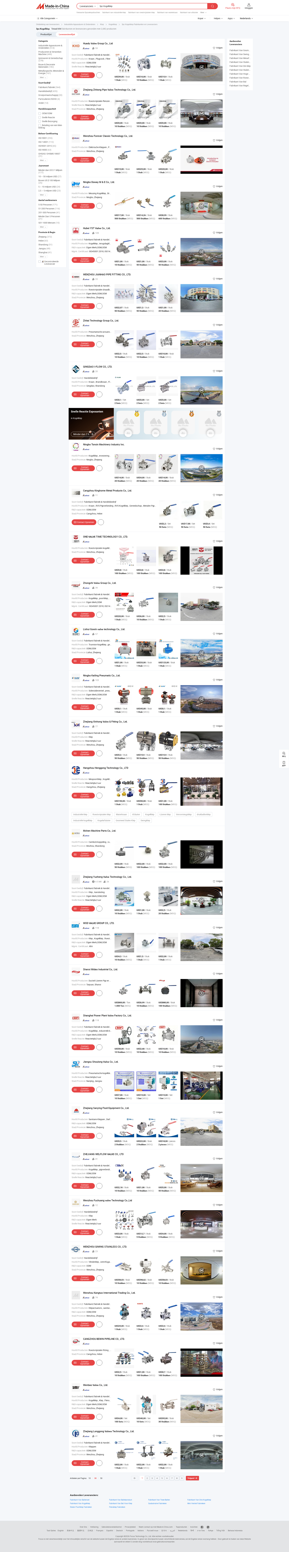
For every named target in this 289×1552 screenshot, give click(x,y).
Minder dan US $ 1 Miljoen (50, 171)
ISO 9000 (44, 149)
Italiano (141, 1530)
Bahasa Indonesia (235, 1530)
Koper (200, 18)
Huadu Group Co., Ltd (98, 43)
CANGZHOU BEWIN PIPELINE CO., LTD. (104, 1339)
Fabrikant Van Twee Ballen (159, 1499)
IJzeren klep (165, 814)
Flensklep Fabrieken (117, 1507)
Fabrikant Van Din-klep (240, 66)
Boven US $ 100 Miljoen (49, 181)
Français (99, 1530)
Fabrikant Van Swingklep (241, 54)
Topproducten (181, 1527)
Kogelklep (149, 814)
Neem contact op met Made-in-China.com (156, 1527)
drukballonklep (204, 814)
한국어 (164, 1530)
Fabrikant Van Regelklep (241, 85)
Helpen (217, 18)
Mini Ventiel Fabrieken (196, 1503)
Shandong (45, 244)
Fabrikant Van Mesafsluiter (242, 58)
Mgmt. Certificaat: (80, 251)
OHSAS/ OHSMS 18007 (49, 154)
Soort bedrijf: (78, 54)
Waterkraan (121, 814)
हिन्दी (192, 1530)
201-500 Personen (49, 212)
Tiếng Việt (220, 1530)
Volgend (191, 1478)
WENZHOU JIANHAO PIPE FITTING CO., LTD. (107, 274)
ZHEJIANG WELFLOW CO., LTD (103, 1154)
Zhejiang (45, 236)
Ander (43, 102)
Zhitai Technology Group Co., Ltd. (101, 320)
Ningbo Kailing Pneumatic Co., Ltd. (101, 675)
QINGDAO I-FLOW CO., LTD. (97, 366)
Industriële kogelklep (82, 820)
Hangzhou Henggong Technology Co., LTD (105, 768)
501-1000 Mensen (49, 222)
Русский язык (152, 1530)
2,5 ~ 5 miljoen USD (49, 190)
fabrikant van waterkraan (167, 12)
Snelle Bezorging (49, 121)
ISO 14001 (46, 141)
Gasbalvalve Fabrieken (157, 1503)
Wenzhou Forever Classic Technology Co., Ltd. (108, 136)
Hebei (43, 240)
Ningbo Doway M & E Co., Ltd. (99, 182)
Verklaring (94, 1527)
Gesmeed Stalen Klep (125, 820)
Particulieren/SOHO (49, 99)
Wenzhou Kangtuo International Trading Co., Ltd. (109, 1292)
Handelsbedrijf (47, 91)
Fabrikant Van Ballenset (79, 1499)
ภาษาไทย (201, 1530)
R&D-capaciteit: (79, 62)
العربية (172, 1530)
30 (95, 1478)
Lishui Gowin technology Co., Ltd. (104, 629)
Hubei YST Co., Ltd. (96, 228)
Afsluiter (136, 814)
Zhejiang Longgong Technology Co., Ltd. (108, 1431)
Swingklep (145, 820)
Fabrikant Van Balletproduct (120, 1499)
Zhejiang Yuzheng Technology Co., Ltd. (107, 876)
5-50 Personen (47, 204)
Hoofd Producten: (80, 58)
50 (101, 1478)
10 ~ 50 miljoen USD (49, 176)
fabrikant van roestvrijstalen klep (141, 12)
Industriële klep (80, 814)
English (61, 1530)
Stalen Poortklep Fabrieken (81, 1507)
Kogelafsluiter (104, 820)
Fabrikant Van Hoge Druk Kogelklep (246, 73)
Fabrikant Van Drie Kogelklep (199, 1499)
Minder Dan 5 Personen (49, 217)
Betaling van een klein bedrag (50, 126)
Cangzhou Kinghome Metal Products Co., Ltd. (107, 490)
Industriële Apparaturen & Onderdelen (50, 46)
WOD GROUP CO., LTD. (98, 923)
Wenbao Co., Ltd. (95, 1385)
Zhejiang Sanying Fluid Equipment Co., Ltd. (106, 1108)
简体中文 (70, 1530)
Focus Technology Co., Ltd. (141, 1536)
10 (90, 1478)
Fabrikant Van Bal (238, 81)
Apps (230, 18)
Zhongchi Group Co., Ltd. (99, 583)
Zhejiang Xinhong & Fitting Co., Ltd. (105, 721)
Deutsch (119, 1530)
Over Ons (83, 1527)
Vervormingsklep (184, 814)
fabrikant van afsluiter (189, 12)
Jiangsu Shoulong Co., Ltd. (100, 1061)
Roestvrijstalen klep (102, 814)
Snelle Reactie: (78, 66)
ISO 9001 (45, 138)
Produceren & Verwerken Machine (49, 53)
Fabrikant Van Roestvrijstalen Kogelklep (248, 77)
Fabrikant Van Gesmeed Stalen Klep (246, 50)
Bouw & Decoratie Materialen (46, 65)
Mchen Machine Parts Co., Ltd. (99, 830)
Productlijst (46, 34)
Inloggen (249, 7)
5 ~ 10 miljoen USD (49, 186)
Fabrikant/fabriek (49, 87)
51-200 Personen (49, 208)
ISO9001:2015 (47, 145)
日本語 (90, 1530)
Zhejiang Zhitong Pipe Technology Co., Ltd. (109, 89)
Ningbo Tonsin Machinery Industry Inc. (103, 444)
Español (109, 1530)
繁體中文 (80, 1530)
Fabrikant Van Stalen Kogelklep (244, 69)
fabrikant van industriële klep (114, 12)
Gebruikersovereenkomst (112, 1527)
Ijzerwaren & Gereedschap (50, 59)
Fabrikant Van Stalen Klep (242, 62)
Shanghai (45, 252)
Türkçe (210, 1530)
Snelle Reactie (48, 117)
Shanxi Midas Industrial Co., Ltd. (100, 969)
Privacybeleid (130, 1527)
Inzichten (194, 1527)
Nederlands (182, 1530)
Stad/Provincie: (79, 108)
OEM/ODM (47, 113)
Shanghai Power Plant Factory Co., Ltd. (107, 1015)
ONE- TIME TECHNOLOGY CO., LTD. (105, 536)
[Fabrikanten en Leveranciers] (52, 6)
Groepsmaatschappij (50, 95)
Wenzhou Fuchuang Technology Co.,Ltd (107, 1200)
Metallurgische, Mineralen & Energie (51, 72)
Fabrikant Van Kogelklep (80, 1503)
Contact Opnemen (84, 75)
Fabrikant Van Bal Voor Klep (120, 1503)
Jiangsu (44, 248)
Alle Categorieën (47, 18)
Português (130, 1530)
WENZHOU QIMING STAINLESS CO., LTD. (105, 1246)
